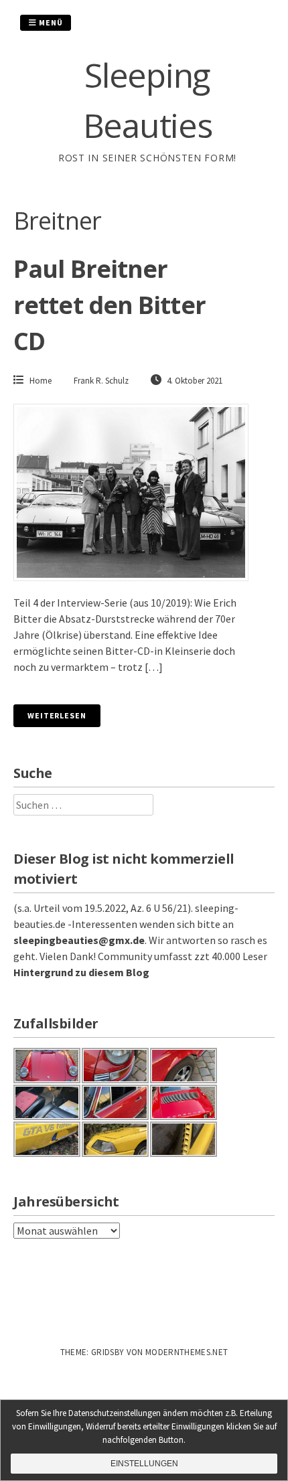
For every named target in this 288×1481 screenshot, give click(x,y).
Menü (50, 22)
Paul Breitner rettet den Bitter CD (109, 305)
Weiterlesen (56, 715)
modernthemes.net (186, 1352)
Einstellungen (144, 1463)
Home (40, 380)
